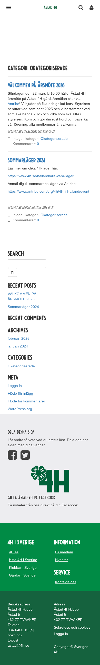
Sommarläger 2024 (26, 160)
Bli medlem (64, 552)
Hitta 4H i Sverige (23, 560)
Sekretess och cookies (72, 627)
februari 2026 (18, 338)
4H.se (13, 552)
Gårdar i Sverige (22, 575)
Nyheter (61, 560)
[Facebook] (12, 455)
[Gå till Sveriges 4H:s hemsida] (50, 479)
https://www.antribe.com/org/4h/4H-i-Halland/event (48, 191)
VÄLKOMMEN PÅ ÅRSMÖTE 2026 (36, 85)
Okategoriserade (54, 138)
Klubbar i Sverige (23, 567)
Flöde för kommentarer (26, 401)
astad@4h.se (18, 645)
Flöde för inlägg (20, 393)
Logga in (15, 386)
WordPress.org (20, 409)
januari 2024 (18, 346)
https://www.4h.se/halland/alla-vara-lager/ (41, 176)
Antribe (13, 104)
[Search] (12, 272)
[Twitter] (25, 455)
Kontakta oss (65, 582)
